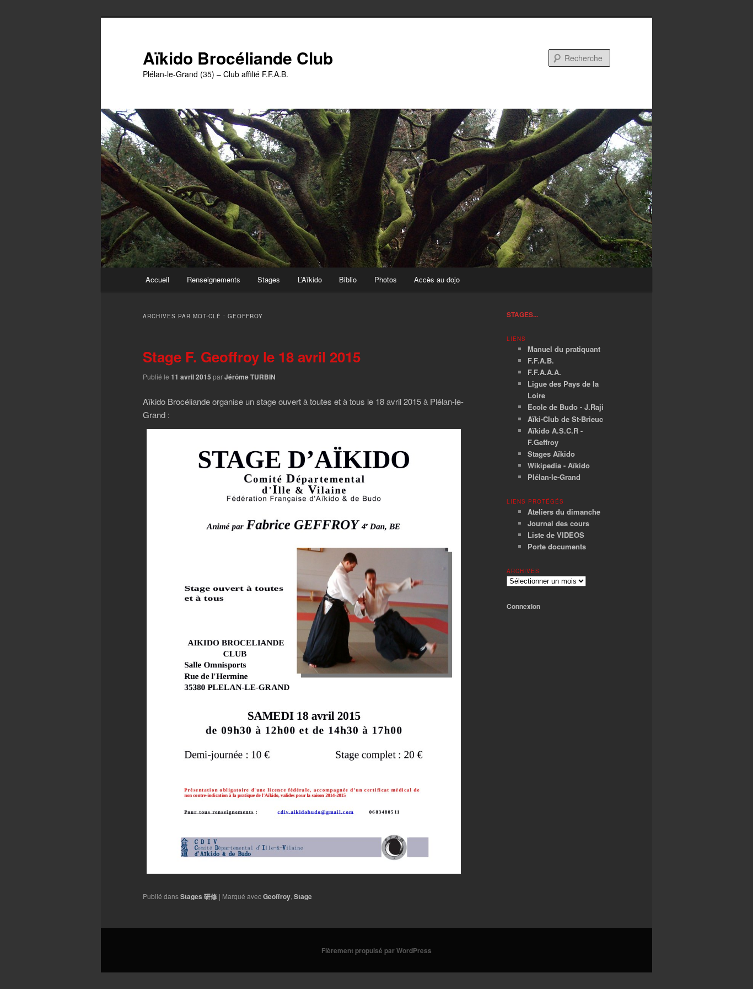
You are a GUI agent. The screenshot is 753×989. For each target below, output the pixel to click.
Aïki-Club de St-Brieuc (565, 419)
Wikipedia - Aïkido (559, 465)
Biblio (348, 279)
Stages (268, 279)
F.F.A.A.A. (544, 372)
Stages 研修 (198, 896)
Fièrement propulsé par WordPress (376, 950)
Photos (385, 279)
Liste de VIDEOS (556, 535)
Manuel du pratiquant (564, 349)
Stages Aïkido (551, 453)
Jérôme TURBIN (250, 377)
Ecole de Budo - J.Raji (566, 407)
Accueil (157, 279)
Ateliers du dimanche (564, 511)
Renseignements (213, 279)
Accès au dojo (437, 279)
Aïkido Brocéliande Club (238, 58)
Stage (303, 896)
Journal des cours (558, 523)
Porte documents (557, 546)
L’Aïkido (310, 279)
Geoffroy (277, 896)
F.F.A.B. (541, 360)
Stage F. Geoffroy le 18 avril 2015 (252, 356)
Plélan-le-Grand (554, 477)
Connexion (523, 606)
